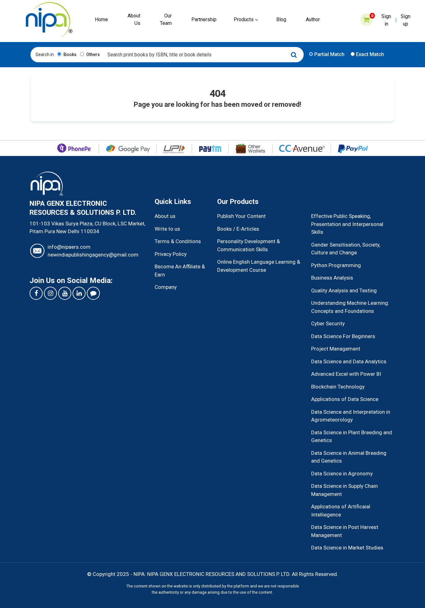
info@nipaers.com (69, 247)
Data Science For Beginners (343, 336)
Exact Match (369, 54)
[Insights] (93, 293)
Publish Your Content (241, 216)
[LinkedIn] (79, 293)
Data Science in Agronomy (342, 473)
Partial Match (328, 54)
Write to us (167, 229)
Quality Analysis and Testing (344, 290)
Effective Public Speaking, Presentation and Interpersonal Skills (347, 224)
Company (166, 287)
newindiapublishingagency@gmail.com (93, 255)
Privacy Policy (171, 254)
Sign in (386, 20)
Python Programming (336, 265)
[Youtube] (64, 293)
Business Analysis (332, 278)
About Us (134, 19)
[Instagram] (50, 293)
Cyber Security (328, 323)
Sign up (405, 20)
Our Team (166, 19)
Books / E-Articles (238, 229)
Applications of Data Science (344, 399)
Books (70, 54)
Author (313, 19)
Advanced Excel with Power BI (346, 374)
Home (101, 19)
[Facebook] (36, 293)
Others (92, 54)
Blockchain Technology (338, 387)
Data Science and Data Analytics (348, 361)
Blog (281, 19)
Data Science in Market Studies (347, 547)
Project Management (335, 349)
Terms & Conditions (178, 241)
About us (165, 216)
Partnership (204, 19)
